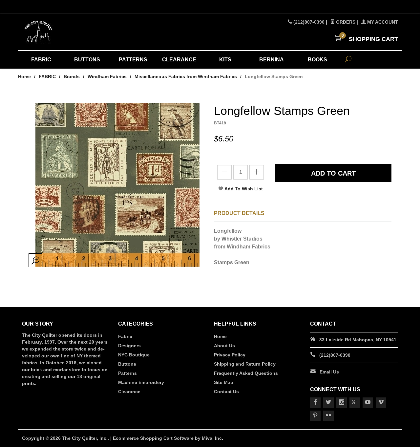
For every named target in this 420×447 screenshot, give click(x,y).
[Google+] (354, 402)
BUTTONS (87, 59)
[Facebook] (315, 402)
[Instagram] (341, 402)
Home (24, 76)
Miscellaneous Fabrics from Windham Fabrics (186, 76)
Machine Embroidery (141, 382)
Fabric (125, 336)
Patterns (127, 373)
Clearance (129, 391)
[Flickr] (328, 416)
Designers (129, 345)
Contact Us (226, 391)
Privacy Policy (229, 354)
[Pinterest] (315, 416)
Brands (72, 76)
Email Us (329, 371)
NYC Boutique (134, 354)
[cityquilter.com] (82, 31)
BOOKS (317, 59)
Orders (345, 22)
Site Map (223, 382)
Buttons (127, 364)
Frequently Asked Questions (246, 373)
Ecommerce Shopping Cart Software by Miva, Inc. (168, 438)
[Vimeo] (381, 402)
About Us (224, 345)
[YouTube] (368, 402)
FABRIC (41, 59)
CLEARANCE (179, 59)
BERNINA (271, 59)
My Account (382, 22)
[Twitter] (328, 402)
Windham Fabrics (107, 76)
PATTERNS (133, 59)
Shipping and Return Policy (245, 364)
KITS (225, 59)
